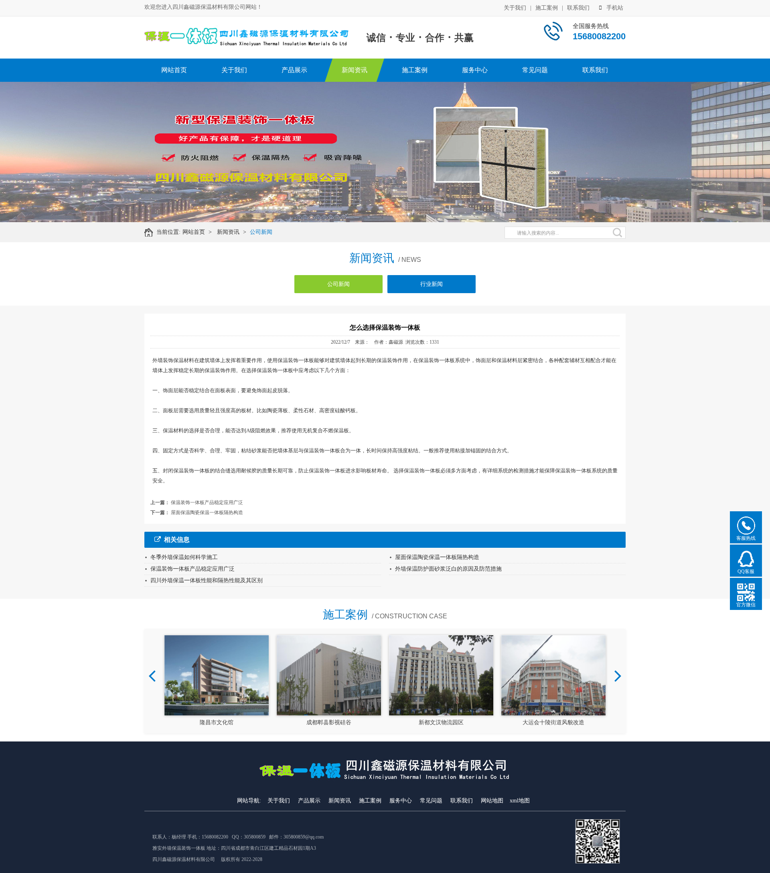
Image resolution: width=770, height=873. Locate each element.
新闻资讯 (354, 70)
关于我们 (515, 8)
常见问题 (535, 70)
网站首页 (174, 70)
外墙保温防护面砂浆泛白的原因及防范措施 (448, 569)
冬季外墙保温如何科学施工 (184, 557)
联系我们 (578, 8)
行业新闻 (431, 284)
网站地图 (492, 801)
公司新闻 (261, 232)
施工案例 (546, 8)
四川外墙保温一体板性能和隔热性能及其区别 (206, 580)
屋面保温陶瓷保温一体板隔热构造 (207, 512)
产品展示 (294, 70)
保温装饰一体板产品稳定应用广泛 (207, 502)
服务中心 (475, 70)
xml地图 (520, 801)
